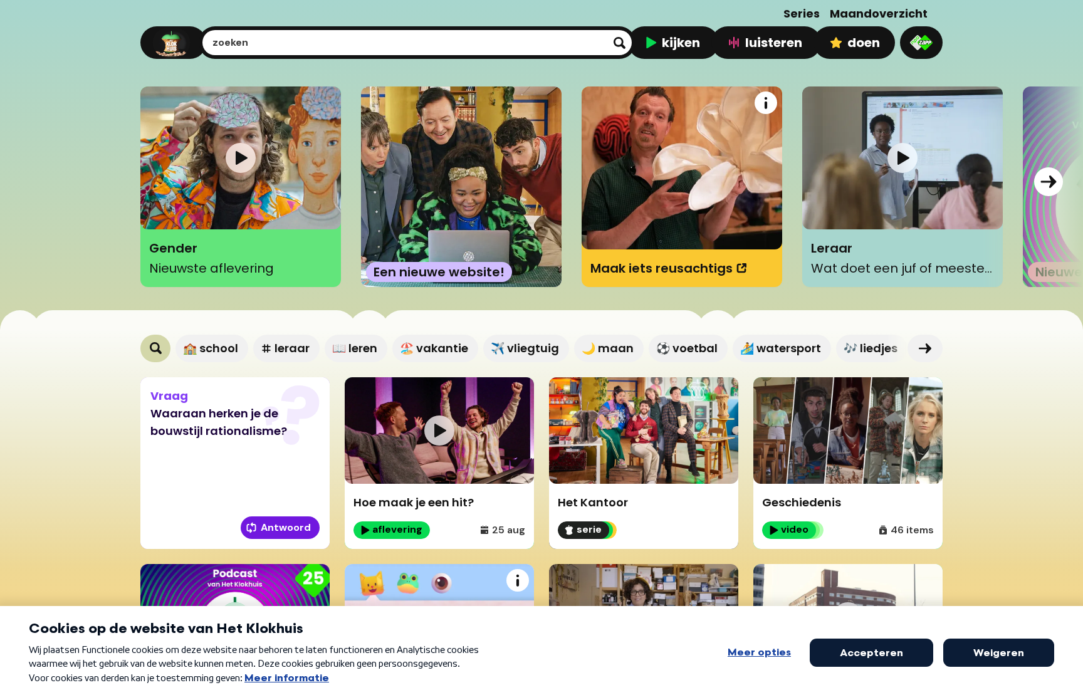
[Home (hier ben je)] (171, 42)
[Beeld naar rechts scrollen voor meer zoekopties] (925, 348)
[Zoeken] (155, 348)
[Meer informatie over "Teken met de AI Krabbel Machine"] (517, 580)
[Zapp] (921, 42)
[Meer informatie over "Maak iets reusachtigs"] (766, 102)
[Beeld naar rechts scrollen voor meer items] (1048, 181)
